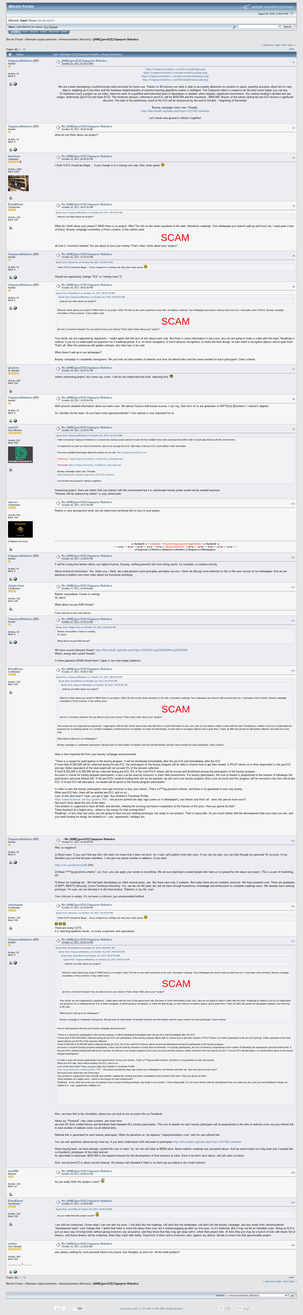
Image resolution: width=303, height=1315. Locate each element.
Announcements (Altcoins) (75, 39)
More (64, 32)
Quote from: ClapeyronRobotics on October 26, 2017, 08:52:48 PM (89, 677)
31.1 (46, 27)
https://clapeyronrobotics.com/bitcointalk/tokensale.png (175, 79)
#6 (293, 286)
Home (16, 32)
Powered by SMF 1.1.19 (132, 1308)
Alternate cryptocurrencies (41, 39)
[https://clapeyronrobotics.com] (15, 84)
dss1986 (13, 1171)
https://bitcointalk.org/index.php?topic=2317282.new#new (175, 111)
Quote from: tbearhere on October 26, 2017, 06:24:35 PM (84, 262)
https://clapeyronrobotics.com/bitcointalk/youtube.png (175, 72)
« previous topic (271, 45)
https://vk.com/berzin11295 (71, 865)
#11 (293, 557)
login (39, 20)
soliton (12, 1243)
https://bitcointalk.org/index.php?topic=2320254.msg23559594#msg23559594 (141, 650)
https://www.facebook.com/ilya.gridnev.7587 (81, 799)
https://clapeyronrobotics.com (132, 452)
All (24, 49)
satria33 (13, 427)
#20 (293, 1245)
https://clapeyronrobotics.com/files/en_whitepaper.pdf (96, 459)
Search (34, 32)
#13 (293, 621)
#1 (293, 62)
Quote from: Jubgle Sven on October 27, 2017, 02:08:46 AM (86, 627)
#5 (293, 256)
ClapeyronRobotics (20, 60)
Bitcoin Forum (14, 39)
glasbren (13, 367)
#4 (293, 206)
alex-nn (12, 502)
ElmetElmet (15, 204)
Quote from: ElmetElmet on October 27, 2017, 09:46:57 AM (85, 948)
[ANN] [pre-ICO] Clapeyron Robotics (116, 39)
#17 (293, 941)
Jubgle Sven (16, 585)
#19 (293, 1202)
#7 (293, 369)
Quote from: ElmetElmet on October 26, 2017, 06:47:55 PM (85, 293)
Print (291, 49)
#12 (293, 587)
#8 (293, 399)
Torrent (53, 27)
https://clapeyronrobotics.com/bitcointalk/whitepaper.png (175, 76)
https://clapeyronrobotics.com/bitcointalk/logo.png (175, 69)
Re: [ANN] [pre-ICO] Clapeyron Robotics (87, 126)
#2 (293, 128)
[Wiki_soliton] (15, 1271)
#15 (293, 840)
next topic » (288, 45)
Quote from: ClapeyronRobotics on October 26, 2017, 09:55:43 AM (89, 212)
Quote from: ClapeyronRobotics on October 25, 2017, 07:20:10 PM (89, 435)
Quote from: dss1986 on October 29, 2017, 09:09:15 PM (84, 1209)
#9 (293, 429)
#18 (293, 1173)
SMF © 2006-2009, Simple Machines (164, 1308)
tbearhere (14, 156)
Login (44, 32)
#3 (293, 158)
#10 (293, 503)
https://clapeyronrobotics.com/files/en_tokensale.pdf (95, 465)
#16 (293, 906)
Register (54, 32)
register (50, 20)
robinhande (15, 904)
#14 (293, 670)
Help (25, 32)
